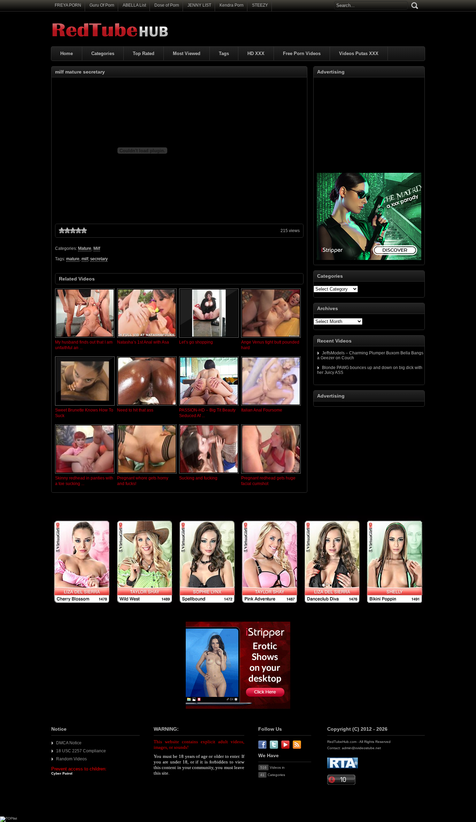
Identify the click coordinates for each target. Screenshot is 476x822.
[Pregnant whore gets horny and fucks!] (147, 473)
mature (72, 258)
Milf (96, 248)
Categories (102, 53)
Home (66, 53)
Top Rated (143, 53)
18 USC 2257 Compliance (81, 750)
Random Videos (71, 758)
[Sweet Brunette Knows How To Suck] (85, 406)
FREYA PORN (68, 5)
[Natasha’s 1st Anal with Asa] (147, 338)
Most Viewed (186, 53)
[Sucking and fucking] (209, 473)
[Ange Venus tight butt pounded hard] (271, 338)
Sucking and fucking (198, 478)
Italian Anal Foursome (261, 410)
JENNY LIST (199, 5)
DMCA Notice (69, 742)
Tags (224, 53)
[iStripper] (238, 607)
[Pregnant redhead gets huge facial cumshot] (271, 473)
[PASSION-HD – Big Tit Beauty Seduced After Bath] (209, 406)
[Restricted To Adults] (342, 767)
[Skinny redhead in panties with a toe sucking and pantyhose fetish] (85, 473)
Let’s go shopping (196, 342)
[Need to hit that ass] (147, 406)
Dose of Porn (166, 5)
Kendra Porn (232, 5)
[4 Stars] (78, 230)
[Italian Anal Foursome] (271, 406)
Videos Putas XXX (358, 53)
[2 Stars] (67, 230)
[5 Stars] (84, 230)
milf (85, 258)
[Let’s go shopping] (209, 338)
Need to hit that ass (135, 410)
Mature (84, 248)
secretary (99, 258)
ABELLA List (134, 5)
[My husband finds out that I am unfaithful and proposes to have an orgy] (85, 338)
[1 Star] (61, 230)
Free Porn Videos (302, 53)
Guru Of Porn (102, 5)
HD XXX (255, 53)
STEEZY (260, 5)
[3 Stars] (73, 230)
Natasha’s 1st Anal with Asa (143, 342)
